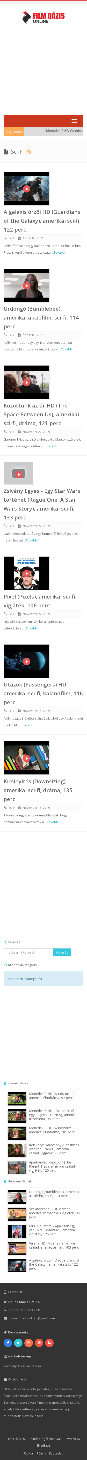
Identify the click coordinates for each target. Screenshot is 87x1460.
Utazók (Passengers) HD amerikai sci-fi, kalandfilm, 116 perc (43, 693)
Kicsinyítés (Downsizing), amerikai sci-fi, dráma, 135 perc (38, 790)
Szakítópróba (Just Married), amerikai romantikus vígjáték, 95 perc (54, 1213)
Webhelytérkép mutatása (22, 1366)
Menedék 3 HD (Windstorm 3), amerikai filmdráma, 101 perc (53, 1130)
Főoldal (28, 1453)
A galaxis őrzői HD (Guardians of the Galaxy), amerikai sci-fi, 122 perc (42, 220)
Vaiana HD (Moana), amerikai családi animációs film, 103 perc (54, 1245)
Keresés (62, 952)
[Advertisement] (43, 69)
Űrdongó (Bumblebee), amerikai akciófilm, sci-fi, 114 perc (41, 317)
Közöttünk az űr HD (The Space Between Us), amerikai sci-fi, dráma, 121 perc (41, 414)
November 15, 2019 (36, 711)
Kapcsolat (56, 1453)
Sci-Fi (12, 238)
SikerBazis (44, 1445)
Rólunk (41, 1453)
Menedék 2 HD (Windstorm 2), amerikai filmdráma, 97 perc (53, 1095)
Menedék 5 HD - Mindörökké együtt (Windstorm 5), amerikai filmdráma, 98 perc (53, 1114)
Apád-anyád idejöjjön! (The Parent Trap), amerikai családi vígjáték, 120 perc (52, 1166)
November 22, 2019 (36, 432)
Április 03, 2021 (33, 238)
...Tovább (58, 252)
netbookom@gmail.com (38, 1318)
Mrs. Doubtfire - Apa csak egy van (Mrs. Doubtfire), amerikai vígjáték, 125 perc (52, 1230)
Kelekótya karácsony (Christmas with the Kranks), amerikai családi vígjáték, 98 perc (54, 1149)
